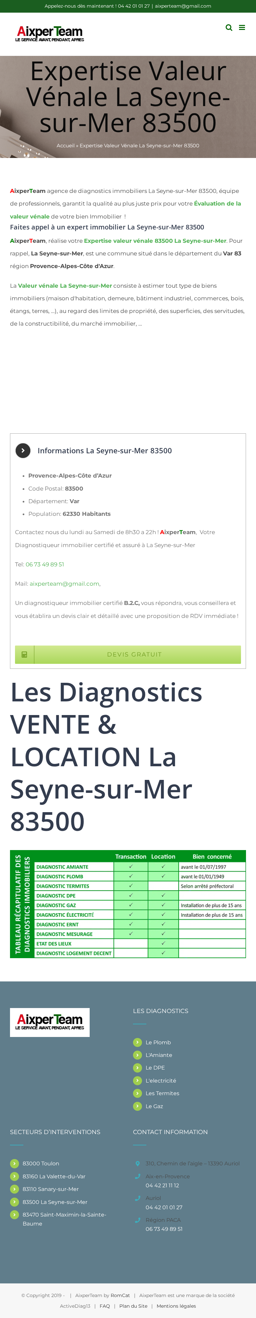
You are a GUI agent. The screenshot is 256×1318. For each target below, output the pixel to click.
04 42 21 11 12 (162, 1185)
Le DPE (155, 1068)
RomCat (120, 1295)
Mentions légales (176, 1306)
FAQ (105, 1306)
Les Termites (162, 1093)
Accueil (66, 145)
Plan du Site (133, 1306)
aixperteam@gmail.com (183, 6)
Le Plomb (158, 1042)
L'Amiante (159, 1055)
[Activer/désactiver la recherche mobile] (229, 27)
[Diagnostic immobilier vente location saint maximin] (128, 852)
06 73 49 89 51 (45, 564)
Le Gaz (154, 1106)
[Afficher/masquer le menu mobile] (242, 27)
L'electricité (161, 1081)
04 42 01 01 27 (164, 1207)
